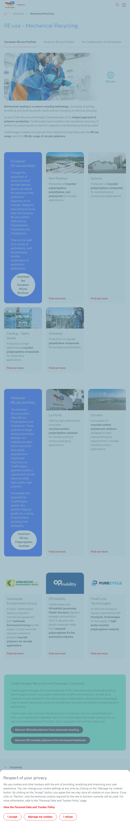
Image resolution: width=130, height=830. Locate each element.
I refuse (68, 816)
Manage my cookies (40, 816)
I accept (12, 816)
